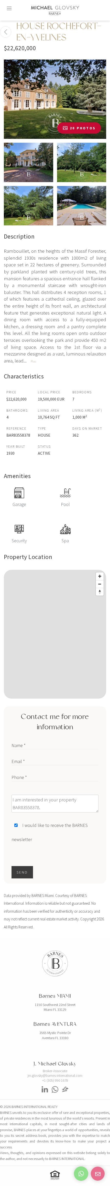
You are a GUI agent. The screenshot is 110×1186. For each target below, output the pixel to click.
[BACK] (5, 32)
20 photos (83, 128)
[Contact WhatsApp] (81, 1173)
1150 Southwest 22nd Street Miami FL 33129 (55, 1007)
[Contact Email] (98, 1173)
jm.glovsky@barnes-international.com (55, 1075)
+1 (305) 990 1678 (55, 1080)
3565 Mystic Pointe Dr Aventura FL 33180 (55, 1035)
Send (22, 872)
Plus (33, 361)
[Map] (55, 634)
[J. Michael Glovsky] (44, 1094)
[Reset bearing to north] (100, 592)
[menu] (9, 6)
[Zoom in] (100, 576)
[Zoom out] (100, 584)
